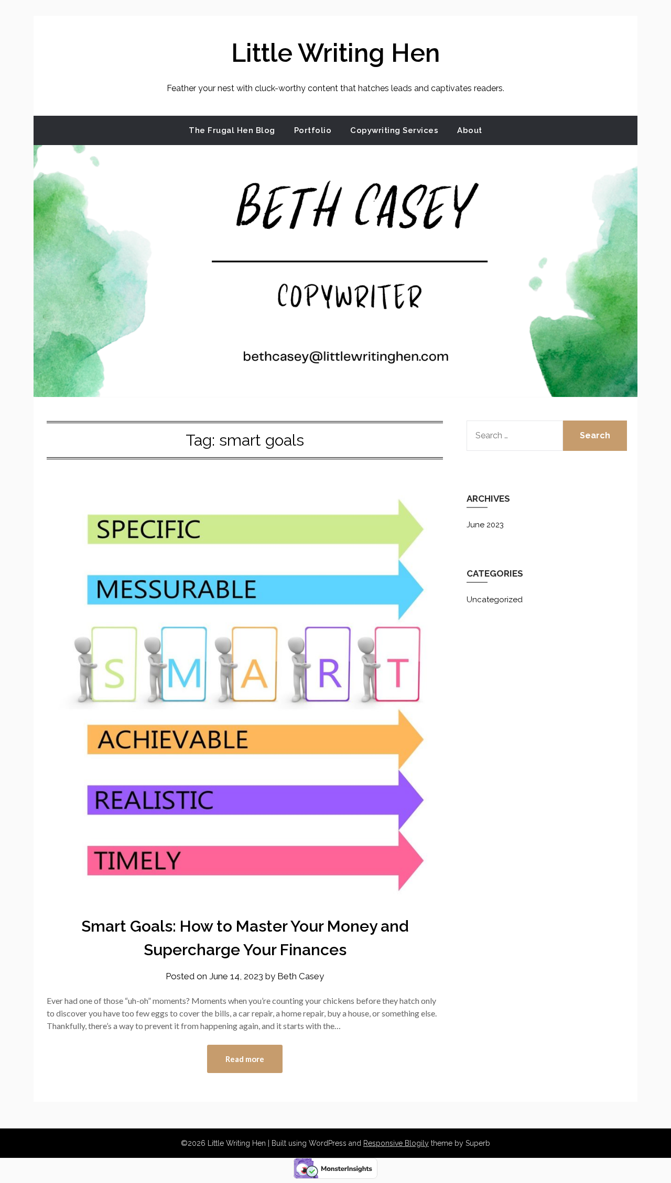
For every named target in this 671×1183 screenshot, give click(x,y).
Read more (244, 1059)
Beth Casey (300, 976)
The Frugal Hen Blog (232, 130)
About (469, 130)
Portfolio (313, 130)
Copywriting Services (394, 130)
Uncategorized (495, 599)
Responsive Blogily (396, 1143)
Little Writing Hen (335, 53)
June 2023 (485, 524)
